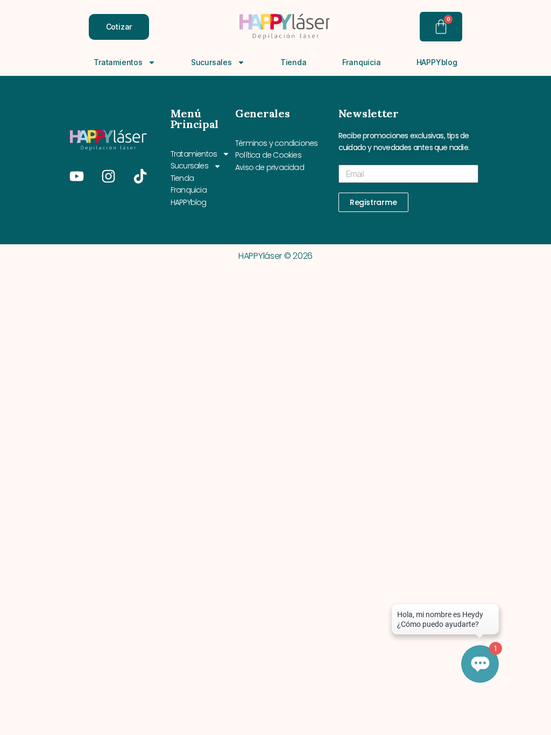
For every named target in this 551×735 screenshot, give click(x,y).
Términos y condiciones (276, 143)
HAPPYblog (436, 62)
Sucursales (211, 62)
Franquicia (361, 62)
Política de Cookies (268, 155)
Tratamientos (118, 62)
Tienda (293, 62)
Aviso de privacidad (269, 167)
